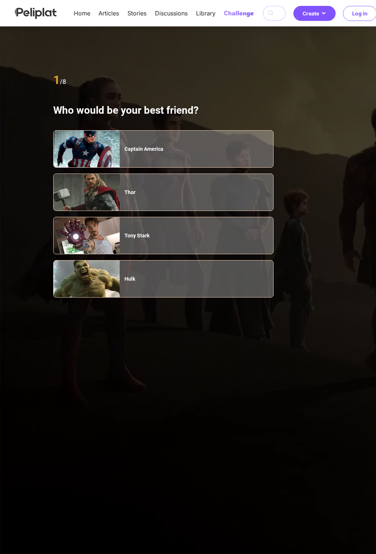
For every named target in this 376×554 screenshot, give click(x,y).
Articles (108, 13)
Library (206, 13)
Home (82, 13)
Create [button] (311, 13)
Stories (137, 13)
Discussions (171, 13)
